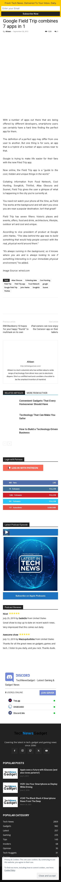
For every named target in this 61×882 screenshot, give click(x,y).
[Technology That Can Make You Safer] (10, 418)
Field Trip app (20, 284)
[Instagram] (22, 751)
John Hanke (25, 287)
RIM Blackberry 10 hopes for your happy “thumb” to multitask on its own (16, 329)
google (45, 284)
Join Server (47, 692)
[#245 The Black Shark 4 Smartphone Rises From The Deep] (10, 802)
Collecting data (31, 280)
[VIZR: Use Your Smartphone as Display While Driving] (10, 788)
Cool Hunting (45, 280)
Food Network (33, 284)
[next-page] (9, 443)
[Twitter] (13, 38)
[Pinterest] (20, 38)
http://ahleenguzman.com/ (30, 366)
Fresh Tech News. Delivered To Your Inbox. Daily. (30, 3)
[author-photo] (30, 357)
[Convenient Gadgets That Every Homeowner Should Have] (10, 404)
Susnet (45, 287)
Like (54, 482)
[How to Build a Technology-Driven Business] (10, 433)
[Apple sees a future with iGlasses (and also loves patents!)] (10, 773)
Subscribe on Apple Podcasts (30, 596)
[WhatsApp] (26, 38)
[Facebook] (6, 38)
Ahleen (8, 31)
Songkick (36, 287)
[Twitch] (30, 751)
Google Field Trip (10, 287)
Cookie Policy (9, 870)
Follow (52, 489)
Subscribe (52, 507)
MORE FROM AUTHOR (37, 393)
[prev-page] (5, 443)
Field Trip (7, 284)
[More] (33, 38)
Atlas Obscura (17, 280)
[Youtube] (46, 751)
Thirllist (7, 291)
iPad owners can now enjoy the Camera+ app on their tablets (44, 329)
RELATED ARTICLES (14, 393)
